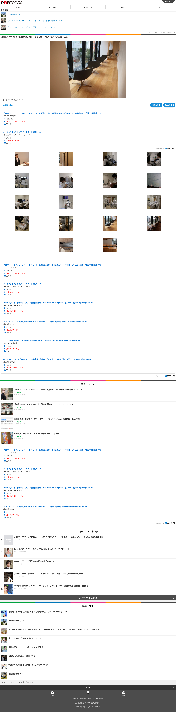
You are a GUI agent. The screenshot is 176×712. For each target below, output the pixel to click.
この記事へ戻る (7, 105)
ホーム (18, 7)
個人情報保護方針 (98, 698)
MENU (167, 1)
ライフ (158, 7)
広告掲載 (82, 698)
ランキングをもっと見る (88, 597)
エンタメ (123, 7)
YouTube (123, 695)
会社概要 (89, 698)
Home (52, 695)
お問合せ (75, 698)
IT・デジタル (52, 7)
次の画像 (168, 105)
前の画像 (156, 105)
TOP (88, 688)
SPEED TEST (88, 7)
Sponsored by (160, 148)
